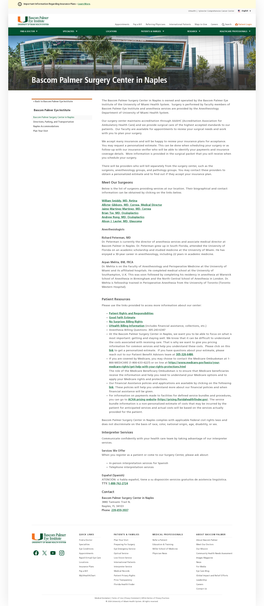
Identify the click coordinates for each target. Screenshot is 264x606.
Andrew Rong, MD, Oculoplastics (123, 217)
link (111, 350)
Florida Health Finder (124, 585)
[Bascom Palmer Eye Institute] (33, 20)
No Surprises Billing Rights (126, 322)
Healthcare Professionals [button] (234, 31)
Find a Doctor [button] (27, 31)
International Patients (180, 25)
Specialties (84, 545)
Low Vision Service (123, 558)
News (198, 562)
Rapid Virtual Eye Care (90, 558)
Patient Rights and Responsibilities (131, 313)
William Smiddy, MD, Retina (119, 201)
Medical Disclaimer (103, 598)
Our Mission (202, 549)
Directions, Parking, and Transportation (53, 122)
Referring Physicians (155, 25)
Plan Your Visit (40, 131)
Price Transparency (123, 580)
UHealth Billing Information (127, 326)
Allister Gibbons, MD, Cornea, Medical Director (132, 205)
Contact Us (201, 589)
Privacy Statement (133, 598)
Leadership (201, 580)
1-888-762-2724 (118, 483)
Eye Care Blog (202, 571)
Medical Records (122, 571)
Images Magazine (204, 558)
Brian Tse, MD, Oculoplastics (120, 213)
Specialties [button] (69, 31)
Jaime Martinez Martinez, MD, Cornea (126, 209)
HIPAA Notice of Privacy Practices (155, 598)
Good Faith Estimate (122, 317)
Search (228, 25)
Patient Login (245, 25)
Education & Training (162, 545)
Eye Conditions (86, 549)
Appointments (122, 25)
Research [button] (192, 31)
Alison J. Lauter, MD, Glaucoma (122, 221)
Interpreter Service (123, 567)
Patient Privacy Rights (124, 576)
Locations (111, 31)
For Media (201, 567)
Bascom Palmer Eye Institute (52, 110)
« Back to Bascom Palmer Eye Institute (53, 102)
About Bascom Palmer (207, 540)
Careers (214, 25)
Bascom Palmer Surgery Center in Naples (53, 117)
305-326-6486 (184, 354)
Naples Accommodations (46, 126)
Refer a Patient (159, 540)
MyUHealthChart (87, 576)
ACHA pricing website (142, 399)
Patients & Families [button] (151, 31)
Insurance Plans (86, 567)
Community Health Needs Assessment (214, 554)
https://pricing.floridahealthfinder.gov (182, 399)
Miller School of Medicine (165, 549)
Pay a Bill (137, 25)
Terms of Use (118, 598)
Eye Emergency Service (124, 549)
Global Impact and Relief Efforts (212, 576)
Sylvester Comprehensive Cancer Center (216, 11)
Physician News (159, 554)
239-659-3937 (119, 510)
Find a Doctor (85, 540)
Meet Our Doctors (205, 545)
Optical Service (121, 554)
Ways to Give (201, 25)
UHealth (192, 11)
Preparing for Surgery (124, 545)
